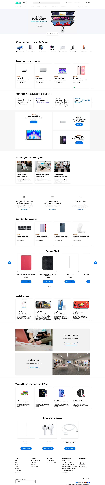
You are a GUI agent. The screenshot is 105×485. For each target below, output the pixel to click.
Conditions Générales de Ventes (69, 468)
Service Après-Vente (35, 460)
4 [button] (54, 286)
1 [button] (48, 286)
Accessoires (18, 472)
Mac (16, 460)
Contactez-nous (50, 460)
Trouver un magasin (34, 367)
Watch (16, 466)
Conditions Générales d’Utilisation (69, 466)
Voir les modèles (26, 281)
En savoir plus (24, 209)
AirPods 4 (48, 441)
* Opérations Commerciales (68, 470)
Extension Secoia (34, 466)
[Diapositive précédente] (9, 262)
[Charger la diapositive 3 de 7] (51, 34)
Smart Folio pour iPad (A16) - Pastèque (26, 274)
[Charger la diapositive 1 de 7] (47, 34)
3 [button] (52, 286)
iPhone (16, 464)
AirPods (17, 468)
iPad (16, 462)
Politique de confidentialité (68, 464)
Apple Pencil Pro (70, 274)
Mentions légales (66, 460)
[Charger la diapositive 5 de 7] (54, 34)
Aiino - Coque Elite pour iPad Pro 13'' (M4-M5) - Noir (48, 275)
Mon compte (65, 472)
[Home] (18, 3)
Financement (34, 462)
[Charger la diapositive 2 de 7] (49, 34)
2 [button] (50, 286)
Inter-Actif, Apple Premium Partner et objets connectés (79, 484)
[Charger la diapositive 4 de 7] (52, 34)
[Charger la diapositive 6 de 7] (56, 34)
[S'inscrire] (34, 481)
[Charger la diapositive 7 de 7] (57, 34)
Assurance (33, 464)
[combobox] (46, 3)
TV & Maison (18, 470)
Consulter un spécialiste (71, 343)
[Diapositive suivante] (93, 48)
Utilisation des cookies (67, 462)
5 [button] (56, 286)
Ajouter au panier (26, 448)
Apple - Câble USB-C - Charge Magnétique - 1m (70, 442)
